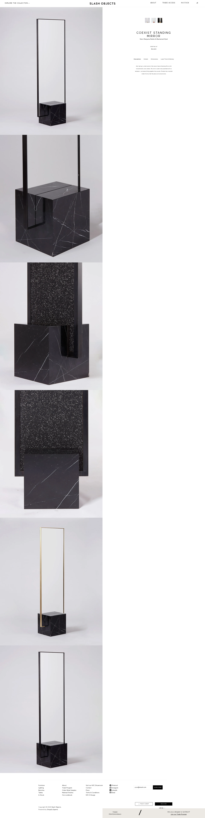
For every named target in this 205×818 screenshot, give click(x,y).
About (153, 3)
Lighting (41, 788)
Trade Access (168, 3)
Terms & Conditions (92, 792)
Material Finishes (67, 792)
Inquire (164, 804)
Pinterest (114, 785)
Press (88, 790)
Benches (41, 790)
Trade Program (67, 788)
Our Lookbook (67, 795)
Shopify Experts (52, 809)
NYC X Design (90, 795)
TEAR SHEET (144, 804)
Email (113, 792)
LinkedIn (114, 790)
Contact (88, 788)
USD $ (161, 808)
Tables (40, 792)
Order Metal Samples (69, 790)
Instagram (114, 788)
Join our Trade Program (179, 814)
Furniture (41, 785)
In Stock (185, 3)
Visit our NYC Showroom (94, 785)
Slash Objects (56, 807)
